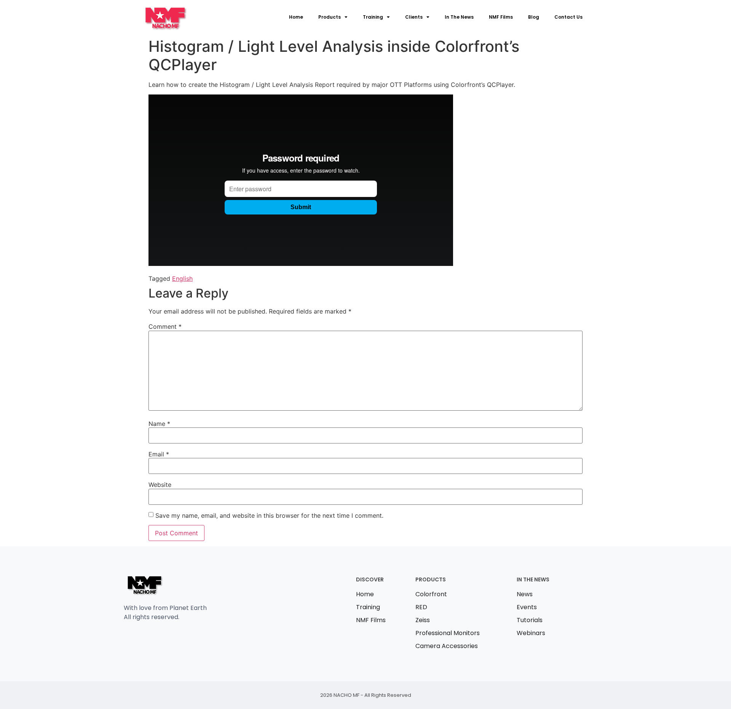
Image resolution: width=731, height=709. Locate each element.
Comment (165, 326)
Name (159, 424)
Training (373, 17)
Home (296, 17)
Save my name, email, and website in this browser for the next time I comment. (269, 515)
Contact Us (568, 17)
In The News (459, 17)
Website (159, 485)
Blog (533, 17)
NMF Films (501, 17)
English (182, 278)
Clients (414, 17)
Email (158, 454)
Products (329, 17)
